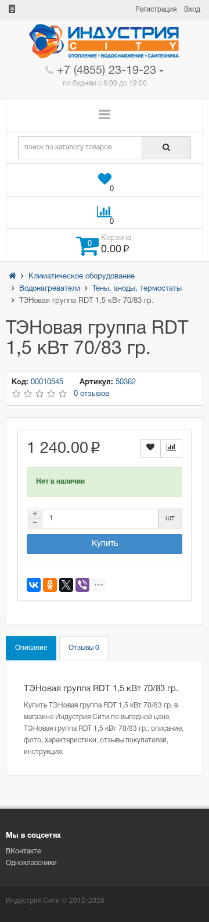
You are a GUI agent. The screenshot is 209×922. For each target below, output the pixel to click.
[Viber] (82, 585)
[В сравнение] (171, 448)
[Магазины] (12, 9)
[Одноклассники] (50, 585)
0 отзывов (91, 394)
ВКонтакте (23, 851)
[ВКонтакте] (34, 585)
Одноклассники (31, 863)
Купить (105, 544)
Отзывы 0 (84, 648)
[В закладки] (150, 448)
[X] (66, 585)
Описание (31, 648)
